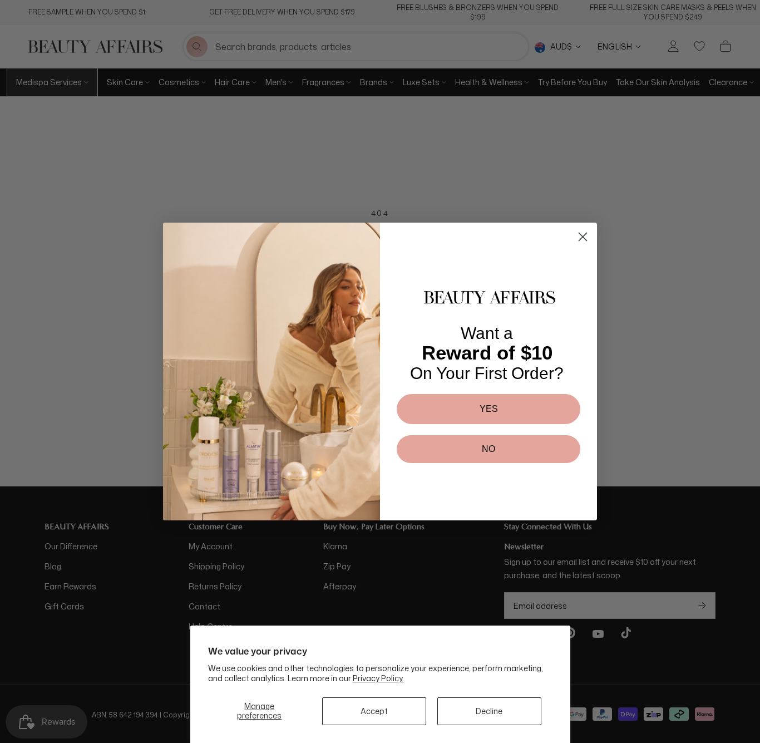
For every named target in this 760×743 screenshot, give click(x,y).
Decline (489, 711)
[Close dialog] (583, 237)
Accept (374, 711)
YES (489, 409)
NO (488, 449)
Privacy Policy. (378, 678)
